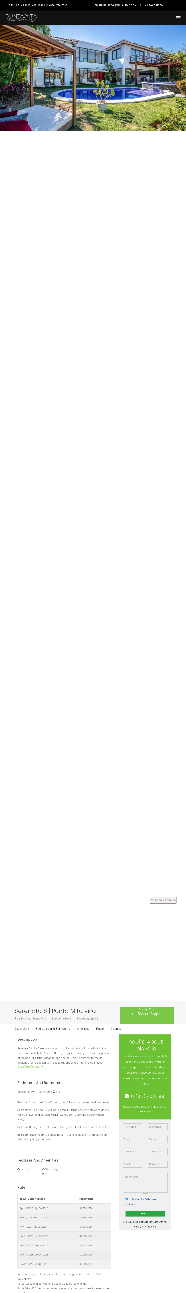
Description (22, 1028)
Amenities (83, 1028)
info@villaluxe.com (122, 5)
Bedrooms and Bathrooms (53, 1028)
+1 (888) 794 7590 (56, 5)
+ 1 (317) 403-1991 (32, 5)
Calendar (116, 1028)
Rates (100, 1028)
